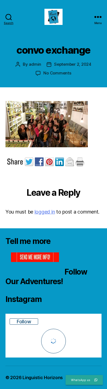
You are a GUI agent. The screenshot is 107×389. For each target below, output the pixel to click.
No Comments (57, 73)
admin (35, 64)
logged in (45, 212)
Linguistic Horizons (42, 377)
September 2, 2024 (72, 64)
